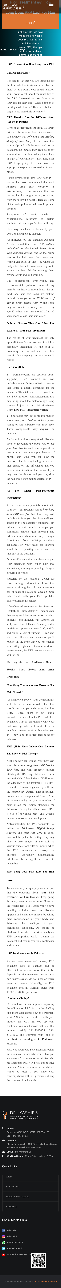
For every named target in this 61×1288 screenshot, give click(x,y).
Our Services (12, 1186)
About (9, 1176)
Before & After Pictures (17, 1196)
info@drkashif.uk (23, 1151)
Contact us (11, 1206)
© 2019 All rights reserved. (44, 1281)
